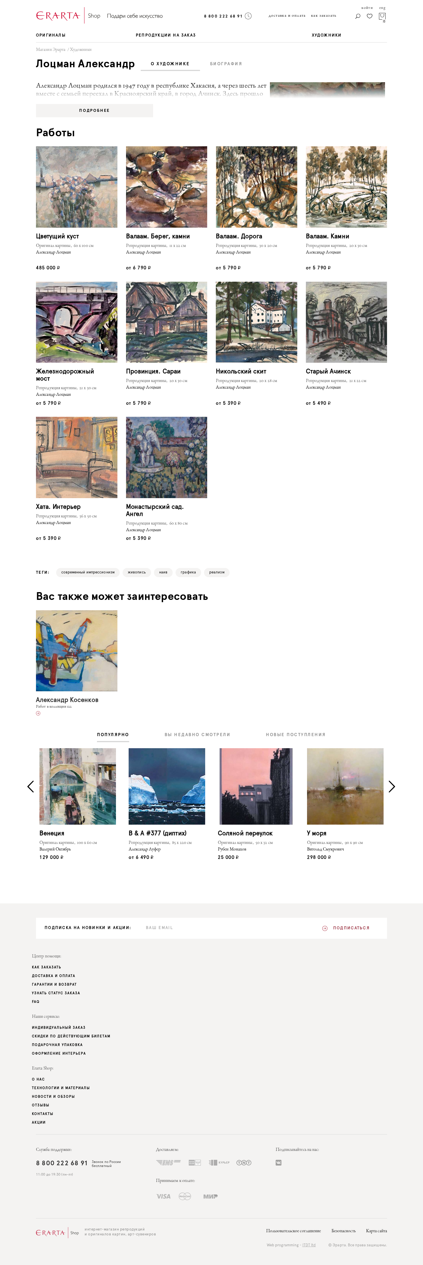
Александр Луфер (145, 849)
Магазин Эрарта (50, 50)
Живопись (137, 572)
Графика (188, 572)
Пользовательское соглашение (293, 1231)
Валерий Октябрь (55, 849)
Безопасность (343, 1231)
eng (382, 8)
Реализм (216, 572)
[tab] (170, 64)
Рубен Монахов (232, 849)
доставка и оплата (287, 16)
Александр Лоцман (53, 252)
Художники (81, 50)
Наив (163, 572)
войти (367, 8)
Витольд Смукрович (325, 849)
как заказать (324, 16)
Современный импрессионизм (88, 572)
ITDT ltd (309, 1245)
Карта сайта (376, 1231)
